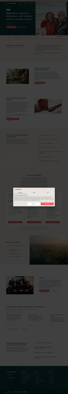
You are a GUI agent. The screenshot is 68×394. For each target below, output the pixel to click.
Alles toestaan (47, 203)
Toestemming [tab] (20, 192)
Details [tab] (34, 192)
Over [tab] (48, 192)
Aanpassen (33, 203)
